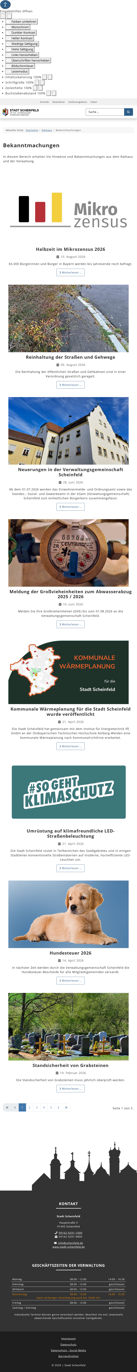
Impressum (68, 1338)
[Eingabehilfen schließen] (9, 16)
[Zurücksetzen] (3, 16)
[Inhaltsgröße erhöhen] (50, 77)
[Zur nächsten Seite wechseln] (58, 1107)
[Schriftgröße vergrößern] (42, 82)
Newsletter (58, 101)
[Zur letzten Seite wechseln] (66, 1107)
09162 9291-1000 (70, 1232)
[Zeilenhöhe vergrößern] (40, 88)
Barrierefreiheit (68, 1356)
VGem (93, 101)
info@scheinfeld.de (70, 1243)
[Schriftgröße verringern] (37, 82)
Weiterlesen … (71, 272)
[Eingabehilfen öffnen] (5, 4)
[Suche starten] (128, 112)
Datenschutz (68, 1344)
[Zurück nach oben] (131, 1355)
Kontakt (44, 101)
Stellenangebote (77, 101)
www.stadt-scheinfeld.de (68, 1246)
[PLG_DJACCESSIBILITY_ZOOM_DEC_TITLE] (44, 77)
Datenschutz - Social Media (68, 1350)
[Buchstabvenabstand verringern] (48, 93)
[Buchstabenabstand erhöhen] (54, 93)
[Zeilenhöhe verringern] (35, 88)
